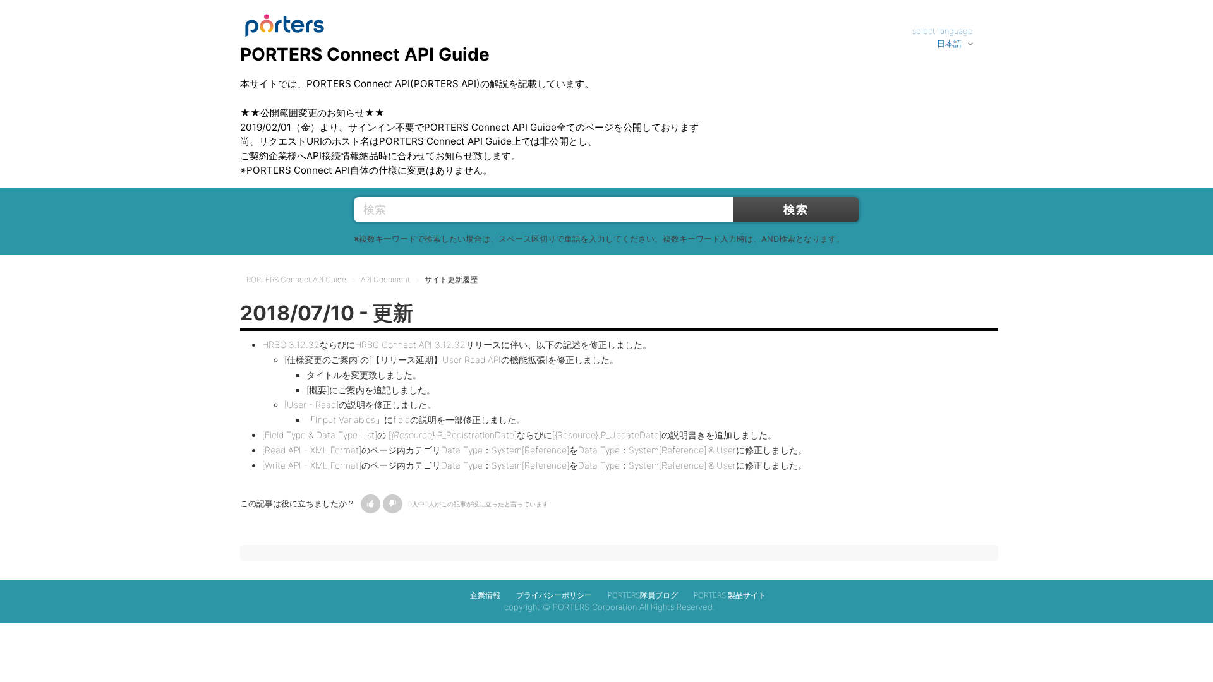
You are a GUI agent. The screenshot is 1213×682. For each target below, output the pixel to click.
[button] (370, 503)
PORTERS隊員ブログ (643, 595)
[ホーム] (284, 20)
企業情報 (485, 595)
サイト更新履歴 (451, 279)
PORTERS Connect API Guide (296, 279)
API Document (385, 279)
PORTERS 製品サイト (730, 595)
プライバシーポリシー (554, 595)
